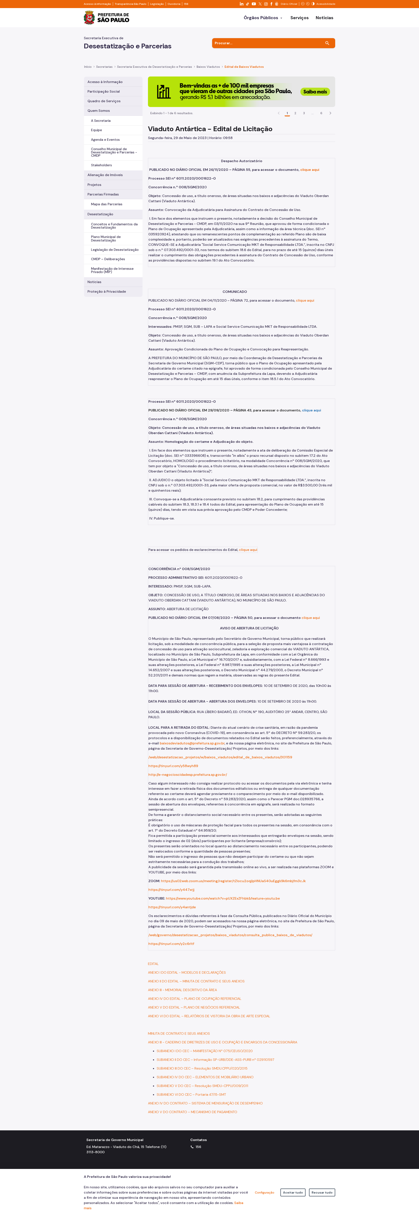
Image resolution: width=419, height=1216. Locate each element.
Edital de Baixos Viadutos (244, 67)
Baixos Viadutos (208, 67)
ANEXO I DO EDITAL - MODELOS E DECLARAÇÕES (187, 972)
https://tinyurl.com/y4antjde (172, 907)
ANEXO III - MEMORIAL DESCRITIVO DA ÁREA (182, 990)
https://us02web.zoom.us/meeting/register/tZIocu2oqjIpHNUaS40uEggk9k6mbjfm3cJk (233, 881)
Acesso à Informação (105, 82)
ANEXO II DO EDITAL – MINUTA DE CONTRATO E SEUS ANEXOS (196, 981)
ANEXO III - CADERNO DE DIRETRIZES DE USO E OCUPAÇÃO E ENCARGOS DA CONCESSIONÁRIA (222, 1042)
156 (186, 4)
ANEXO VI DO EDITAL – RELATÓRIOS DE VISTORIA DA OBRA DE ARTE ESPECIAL (209, 1016)
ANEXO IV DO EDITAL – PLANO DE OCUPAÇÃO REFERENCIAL (194, 998)
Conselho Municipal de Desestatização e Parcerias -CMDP (114, 152)
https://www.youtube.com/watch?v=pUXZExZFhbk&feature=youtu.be (223, 898)
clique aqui (309, 169)
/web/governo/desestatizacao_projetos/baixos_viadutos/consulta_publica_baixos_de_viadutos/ (230, 935)
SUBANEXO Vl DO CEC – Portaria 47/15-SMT (191, 1094)
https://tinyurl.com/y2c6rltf (171, 943)
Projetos (94, 184)
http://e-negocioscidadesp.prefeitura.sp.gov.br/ (187, 774)
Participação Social (104, 91)
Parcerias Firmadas (103, 194)
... (312, 113)
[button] (330, 113)
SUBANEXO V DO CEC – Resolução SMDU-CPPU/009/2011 (202, 1086)
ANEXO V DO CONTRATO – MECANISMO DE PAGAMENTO (192, 1112)
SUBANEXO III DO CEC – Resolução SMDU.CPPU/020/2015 (202, 1068)
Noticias (94, 282)
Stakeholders (101, 165)
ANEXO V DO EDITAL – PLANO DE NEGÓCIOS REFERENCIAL (194, 1007)
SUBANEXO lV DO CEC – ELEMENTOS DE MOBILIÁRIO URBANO (205, 1077)
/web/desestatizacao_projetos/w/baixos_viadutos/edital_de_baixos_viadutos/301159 (220, 757)
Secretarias (104, 67)
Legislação (157, 4)
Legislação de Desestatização (115, 250)
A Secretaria (101, 121)
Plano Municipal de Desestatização (106, 238)
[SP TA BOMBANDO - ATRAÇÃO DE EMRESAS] (241, 91)
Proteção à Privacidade (107, 291)
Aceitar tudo (293, 1192)
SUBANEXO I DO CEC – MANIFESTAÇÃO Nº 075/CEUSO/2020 (205, 1051)
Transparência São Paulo (130, 4)
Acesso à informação (97, 4)
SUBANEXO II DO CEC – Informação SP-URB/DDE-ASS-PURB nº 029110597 (215, 1059)
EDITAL (153, 963)
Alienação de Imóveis (105, 175)
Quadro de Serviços (104, 101)
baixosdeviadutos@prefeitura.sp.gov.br (192, 743)
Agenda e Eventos (105, 140)
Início (88, 67)
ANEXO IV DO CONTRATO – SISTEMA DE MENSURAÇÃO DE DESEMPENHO (205, 1103)
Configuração (264, 1192)
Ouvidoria (174, 4)
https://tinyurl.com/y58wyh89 (173, 766)
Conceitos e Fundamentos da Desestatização (114, 226)
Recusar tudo (322, 1192)
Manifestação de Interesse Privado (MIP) (112, 270)
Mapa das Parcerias (106, 204)
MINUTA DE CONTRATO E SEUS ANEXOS (179, 1033)
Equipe (96, 130)
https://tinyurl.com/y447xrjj (171, 889)
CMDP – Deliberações (108, 259)
